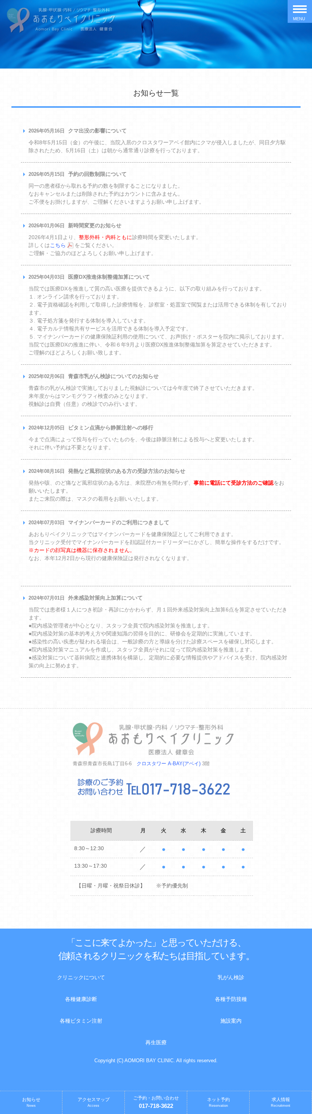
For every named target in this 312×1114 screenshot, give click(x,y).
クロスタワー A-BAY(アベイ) (169, 763)
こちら (58, 245)
